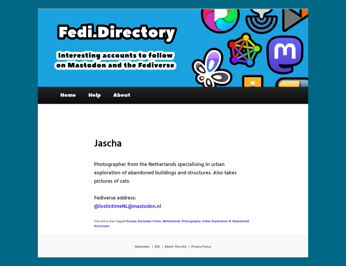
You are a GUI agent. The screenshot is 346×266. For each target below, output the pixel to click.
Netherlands (171, 221)
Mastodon (142, 246)
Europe (132, 221)
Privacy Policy (201, 246)
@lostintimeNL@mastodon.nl (127, 206)
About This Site (176, 246)
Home (68, 95)
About (121, 95)
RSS (157, 246)
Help (94, 95)
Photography (191, 221)
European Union (149, 221)
